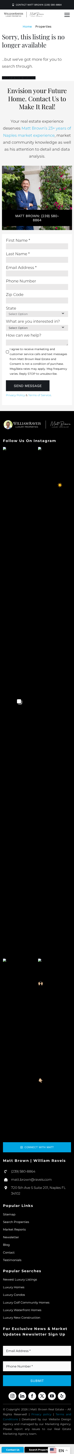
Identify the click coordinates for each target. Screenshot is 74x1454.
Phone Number (21, 281)
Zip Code (14, 294)
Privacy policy (41, 1414)
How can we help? (23, 335)
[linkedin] (22, 1396)
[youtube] (52, 1396)
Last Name (18, 253)
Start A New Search (19, 77)
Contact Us (12, 1449)
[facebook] (32, 1396)
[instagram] (12, 1396)
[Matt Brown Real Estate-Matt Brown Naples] (24, 13)
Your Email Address (23, 1343)
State (11, 308)
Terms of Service (39, 395)
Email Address (21, 267)
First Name (18, 240)
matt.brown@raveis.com (31, 1179)
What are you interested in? (33, 321)
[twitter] (42, 1396)
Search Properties (40, 1449)
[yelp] (62, 1396)
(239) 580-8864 (23, 1171)
